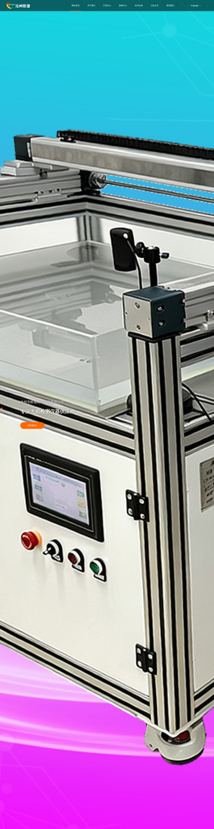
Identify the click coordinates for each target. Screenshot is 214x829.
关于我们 (91, 5)
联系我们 (170, 5)
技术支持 (139, 5)
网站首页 (76, 5)
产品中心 (107, 5)
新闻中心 (123, 5)
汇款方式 (155, 5)
